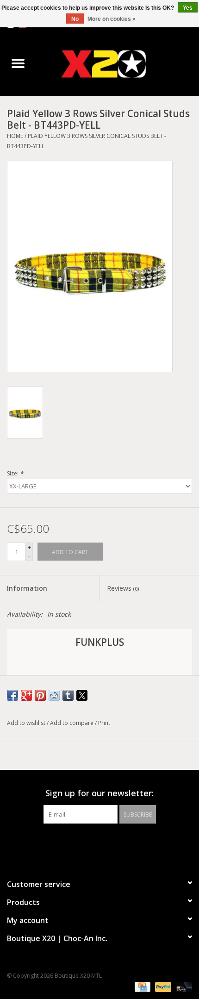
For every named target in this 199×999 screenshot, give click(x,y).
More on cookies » (111, 19)
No (75, 19)
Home (15, 136)
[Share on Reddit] (54, 695)
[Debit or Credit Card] (182, 986)
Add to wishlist (27, 723)
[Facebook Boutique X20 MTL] (91, 842)
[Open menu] (18, 63)
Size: (15, 473)
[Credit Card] (141, 986)
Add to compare (72, 723)
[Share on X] (81, 695)
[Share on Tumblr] (68, 695)
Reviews (123, 588)
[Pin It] (40, 695)
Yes (188, 8)
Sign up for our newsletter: (99, 793)
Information (27, 588)
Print (104, 723)
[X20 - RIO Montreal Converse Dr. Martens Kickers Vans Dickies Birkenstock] (117, 63)
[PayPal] (162, 986)
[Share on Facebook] (12, 695)
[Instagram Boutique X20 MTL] (107, 842)
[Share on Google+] (26, 695)
